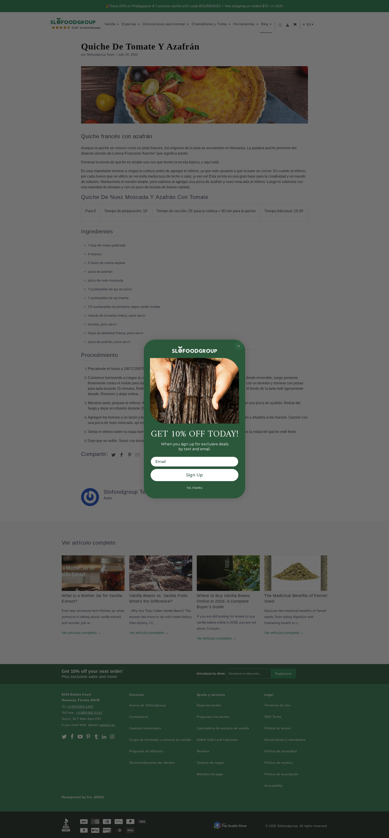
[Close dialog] (238, 346)
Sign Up (194, 475)
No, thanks (194, 487)
